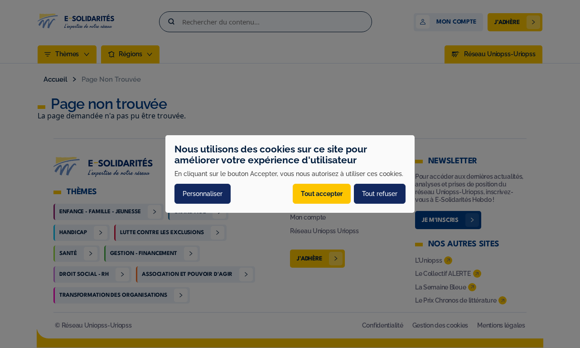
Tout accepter (322, 193)
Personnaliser (202, 193)
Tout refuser (379, 193)
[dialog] (290, 174)
